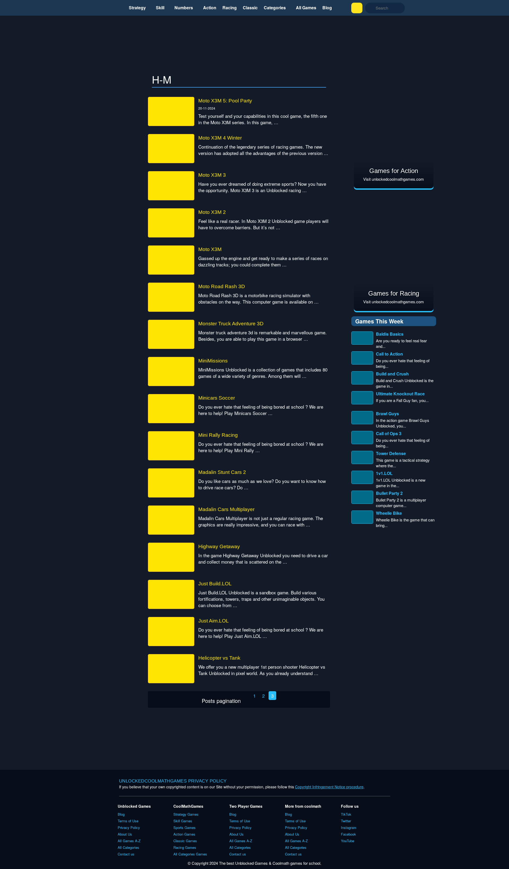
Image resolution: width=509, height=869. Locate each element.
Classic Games (185, 840)
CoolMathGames (188, 806)
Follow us (350, 806)
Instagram (348, 827)
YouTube (347, 840)
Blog (121, 814)
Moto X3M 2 (212, 212)
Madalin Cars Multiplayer (226, 509)
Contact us (126, 854)
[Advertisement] (254, 47)
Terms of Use (128, 820)
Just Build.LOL (215, 583)
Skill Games (182, 820)
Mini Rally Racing (218, 435)
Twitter (346, 820)
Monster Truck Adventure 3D (231, 323)
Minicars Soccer (216, 398)
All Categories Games (190, 854)
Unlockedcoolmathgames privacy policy (173, 781)
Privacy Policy (129, 827)
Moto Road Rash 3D (221, 286)
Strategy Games (186, 814)
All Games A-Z (129, 840)
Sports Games (184, 827)
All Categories (128, 847)
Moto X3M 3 (212, 175)
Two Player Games (245, 806)
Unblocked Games (134, 806)
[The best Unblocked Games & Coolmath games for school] (85, 8)
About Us (125, 834)
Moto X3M (210, 249)
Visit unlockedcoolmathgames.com (393, 179)
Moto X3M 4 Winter (220, 138)
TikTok (346, 814)
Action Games (184, 834)
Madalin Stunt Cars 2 (222, 472)
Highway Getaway (219, 546)
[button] (356, 8)
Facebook (348, 834)
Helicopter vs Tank (219, 658)
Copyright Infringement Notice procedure (329, 786)
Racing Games (184, 847)
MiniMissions (213, 361)
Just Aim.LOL (213, 621)
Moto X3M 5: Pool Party (225, 100)
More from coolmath (303, 806)
